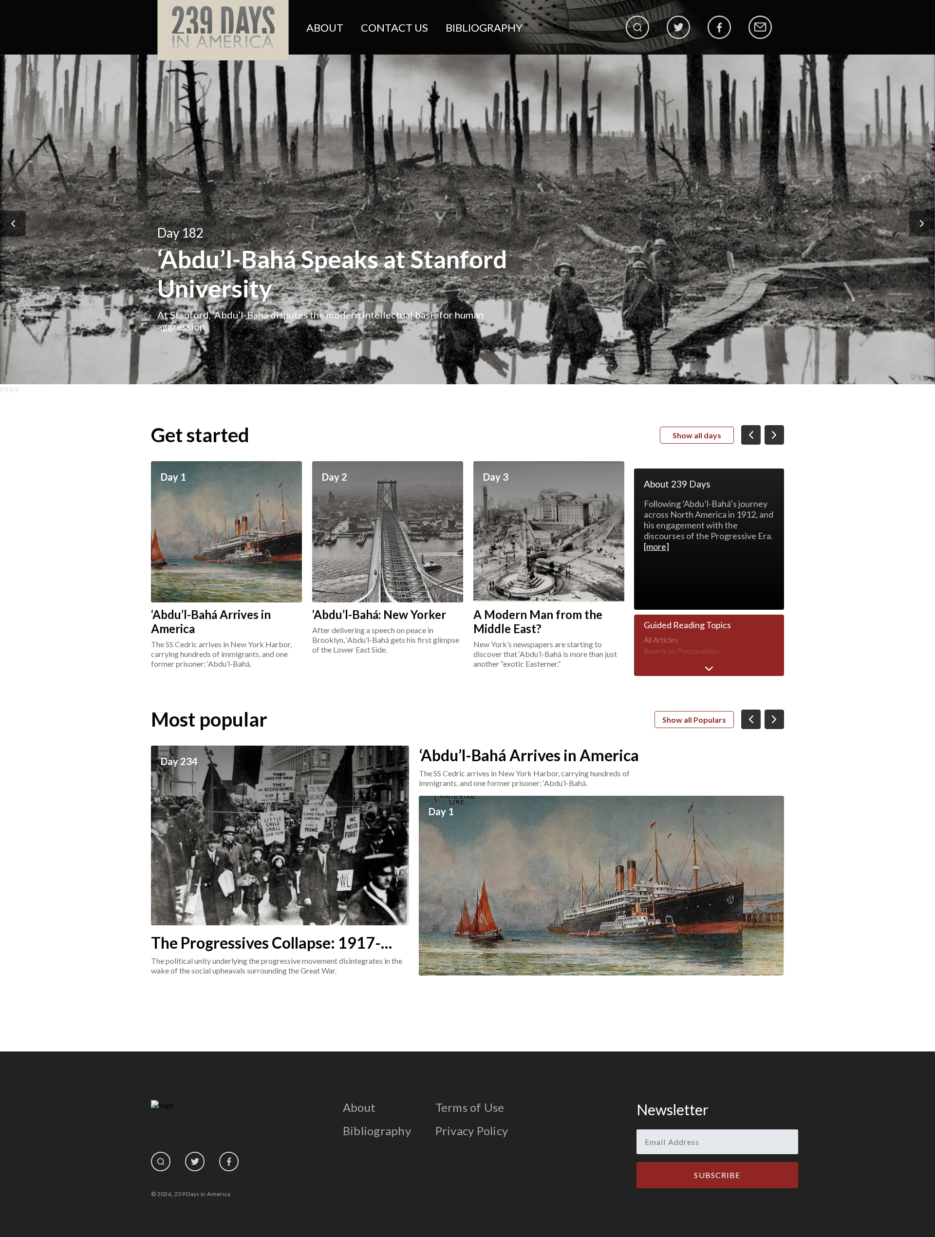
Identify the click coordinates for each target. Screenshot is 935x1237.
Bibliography (484, 27)
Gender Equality (671, 662)
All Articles (661, 639)
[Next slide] (14, 389)
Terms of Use (470, 1107)
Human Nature (669, 673)
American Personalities (682, 651)
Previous (13, 223)
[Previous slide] (4, 389)
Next (922, 223)
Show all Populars (694, 719)
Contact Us (394, 27)
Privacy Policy (471, 1131)
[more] (656, 546)
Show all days (697, 435)
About (324, 27)
